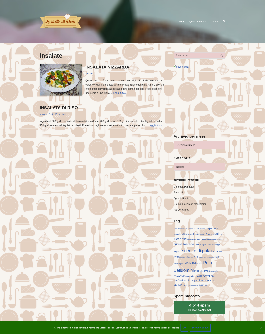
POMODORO (180, 276)
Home (182, 21)
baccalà (197, 229)
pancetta (210, 257)
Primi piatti (60, 114)
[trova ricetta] (181, 67)
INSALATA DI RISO (59, 107)
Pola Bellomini (194, 263)
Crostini (209, 234)
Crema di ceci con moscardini (190, 204)
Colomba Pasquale (184, 187)
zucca (188, 285)
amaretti (177, 229)
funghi (176, 251)
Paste (51, 114)
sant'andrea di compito (186, 280)
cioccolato (178, 234)
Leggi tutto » (120, 93)
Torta (201, 280)
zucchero (194, 285)
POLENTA (199, 271)
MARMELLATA (179, 257)
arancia (190, 229)
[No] (261, 327)
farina (209, 245)
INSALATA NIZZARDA (107, 67)
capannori (212, 228)
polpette (214, 271)
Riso (213, 276)
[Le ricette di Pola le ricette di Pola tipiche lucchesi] (61, 21)
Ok (184, 327)
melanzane (189, 257)
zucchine (203, 285)
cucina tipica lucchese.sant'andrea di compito (206, 239)
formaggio (216, 245)
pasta (217, 257)
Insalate (89, 73)
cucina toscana (184, 244)
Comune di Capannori (194, 234)
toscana (209, 280)
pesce (183, 263)
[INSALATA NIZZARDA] (61, 80)
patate (177, 263)
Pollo (207, 271)
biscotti (202, 229)
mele (196, 257)
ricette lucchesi (193, 276)
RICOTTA (205, 276)
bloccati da (199, 307)
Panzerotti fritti (181, 209)
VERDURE (179, 285)
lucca (214, 251)
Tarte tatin (179, 192)
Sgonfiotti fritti (181, 198)
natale (201, 257)
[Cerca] (221, 55)
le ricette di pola (195, 250)
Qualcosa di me (197, 21)
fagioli (204, 245)
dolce (198, 244)
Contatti (215, 21)
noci (205, 257)
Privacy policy (200, 327)
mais (220, 252)
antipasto (183, 229)
